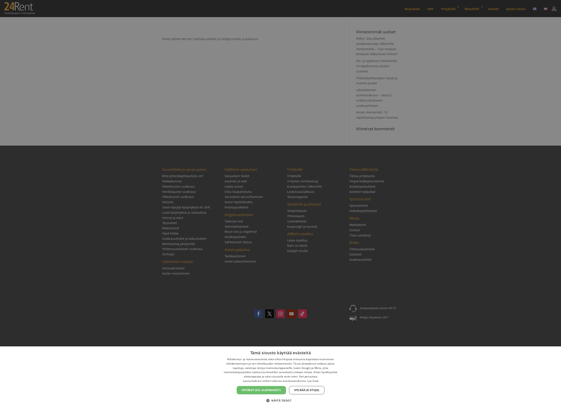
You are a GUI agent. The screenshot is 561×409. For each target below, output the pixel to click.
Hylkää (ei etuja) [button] (306, 390)
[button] (280, 401)
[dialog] (280, 377)
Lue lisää (313, 381)
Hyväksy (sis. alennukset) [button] (261, 390)
